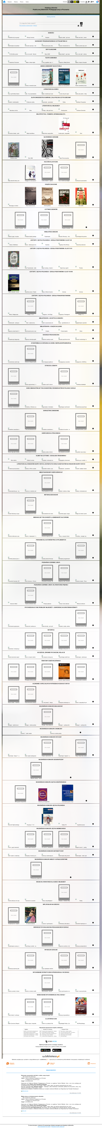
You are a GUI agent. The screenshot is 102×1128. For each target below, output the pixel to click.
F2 (92, 1)
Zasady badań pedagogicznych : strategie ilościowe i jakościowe (35, 1034)
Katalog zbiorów (51, 16)
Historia (16, 1)
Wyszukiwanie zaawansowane (26, 25)
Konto (27, 1)
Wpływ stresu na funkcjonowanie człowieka (32, 1096)
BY (78, 1)
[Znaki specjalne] (81, 26)
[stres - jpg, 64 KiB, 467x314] (23, 1110)
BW (72, 1)
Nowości (10, 1)
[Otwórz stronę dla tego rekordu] (14, 36)
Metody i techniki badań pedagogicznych (31, 1031)
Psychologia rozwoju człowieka (29, 1036)
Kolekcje (35, 25)
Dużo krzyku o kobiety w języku (66, 1031)
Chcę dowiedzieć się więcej (44, 1126)
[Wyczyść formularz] (78, 26)
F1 (89, 1)
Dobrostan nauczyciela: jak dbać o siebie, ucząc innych (35, 1075)
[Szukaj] (81, 23)
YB (75, 1)
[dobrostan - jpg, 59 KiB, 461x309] (24, 1091)
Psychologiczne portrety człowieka (29, 1032)
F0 (86, 1)
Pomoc (21, 1)
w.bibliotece (44, 1059)
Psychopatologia (64, 1036)
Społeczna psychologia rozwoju (66, 1033)
